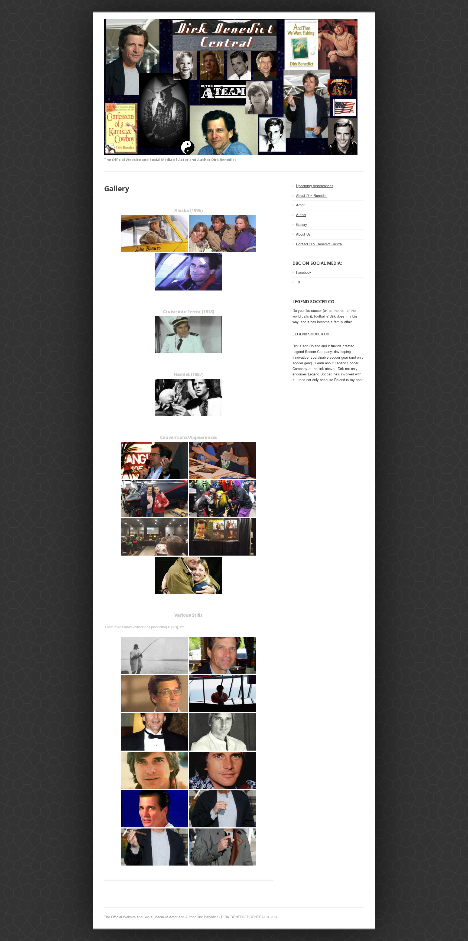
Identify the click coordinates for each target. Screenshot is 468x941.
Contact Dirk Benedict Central (319, 243)
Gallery (301, 224)
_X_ (299, 282)
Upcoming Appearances (314, 185)
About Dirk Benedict (311, 195)
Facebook (303, 272)
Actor (300, 204)
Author (301, 214)
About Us (303, 234)
